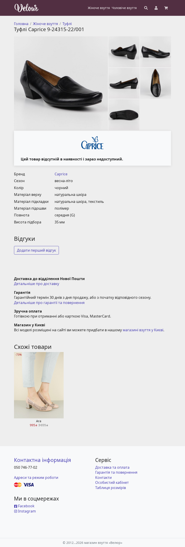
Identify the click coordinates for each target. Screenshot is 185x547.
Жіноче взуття (45, 23)
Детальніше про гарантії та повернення (49, 302)
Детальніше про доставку (36, 283)
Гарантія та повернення (116, 472)
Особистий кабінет (112, 482)
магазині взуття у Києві (143, 329)
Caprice (61, 174)
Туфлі (67, 23)
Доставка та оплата (112, 467)
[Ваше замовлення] (166, 7)
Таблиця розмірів (110, 487)
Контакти (103, 477)
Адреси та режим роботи (36, 477)
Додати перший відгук (36, 250)
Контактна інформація (42, 460)
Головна (21, 23)
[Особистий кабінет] (156, 8)
